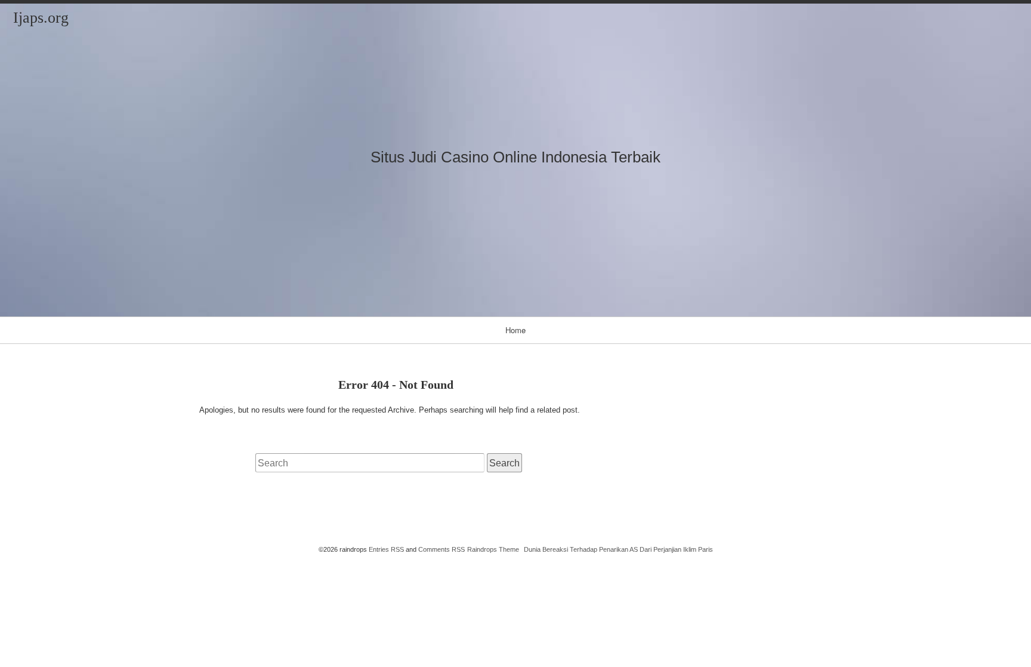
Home (515, 330)
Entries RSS (386, 549)
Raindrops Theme (493, 549)
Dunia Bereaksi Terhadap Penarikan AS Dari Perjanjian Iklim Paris (618, 549)
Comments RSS (441, 549)
